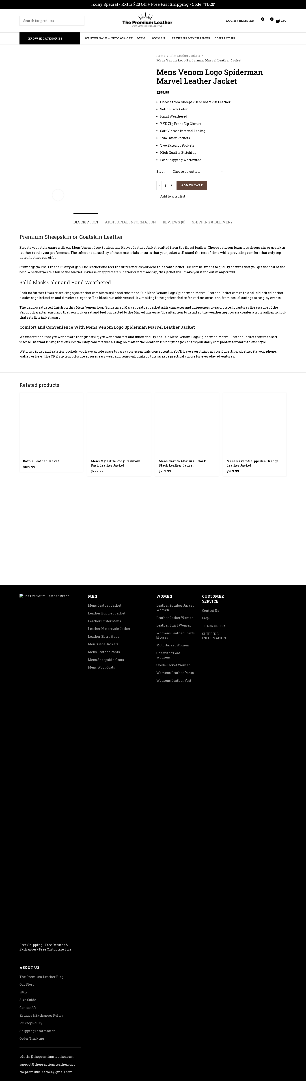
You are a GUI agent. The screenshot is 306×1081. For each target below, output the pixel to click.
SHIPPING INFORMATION (214, 636)
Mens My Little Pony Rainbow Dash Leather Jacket (115, 463)
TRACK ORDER (213, 626)
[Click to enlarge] (58, 195)
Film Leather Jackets (185, 56)
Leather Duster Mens (104, 621)
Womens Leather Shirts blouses (175, 635)
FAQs (23, 992)
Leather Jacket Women (175, 618)
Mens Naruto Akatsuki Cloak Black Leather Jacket (182, 463)
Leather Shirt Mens (103, 636)
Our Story (26, 984)
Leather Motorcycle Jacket (109, 629)
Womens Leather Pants (175, 673)
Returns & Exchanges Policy (41, 1015)
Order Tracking (31, 1038)
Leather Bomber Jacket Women (175, 607)
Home (161, 56)
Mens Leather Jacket (104, 605)
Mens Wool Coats (101, 667)
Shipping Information (37, 1031)
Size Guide (27, 1000)
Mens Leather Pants (104, 652)
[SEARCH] (79, 21)
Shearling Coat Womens (168, 655)
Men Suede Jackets (103, 644)
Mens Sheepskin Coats (106, 660)
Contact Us (28, 1007)
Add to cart (192, 185)
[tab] (85, 220)
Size (159, 171)
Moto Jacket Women (172, 645)
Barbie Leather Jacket (41, 461)
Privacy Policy (30, 1023)
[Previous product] (275, 58)
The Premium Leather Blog (41, 977)
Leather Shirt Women (174, 625)
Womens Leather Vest (173, 680)
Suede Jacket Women (173, 665)
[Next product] (284, 58)
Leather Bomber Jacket (106, 613)
